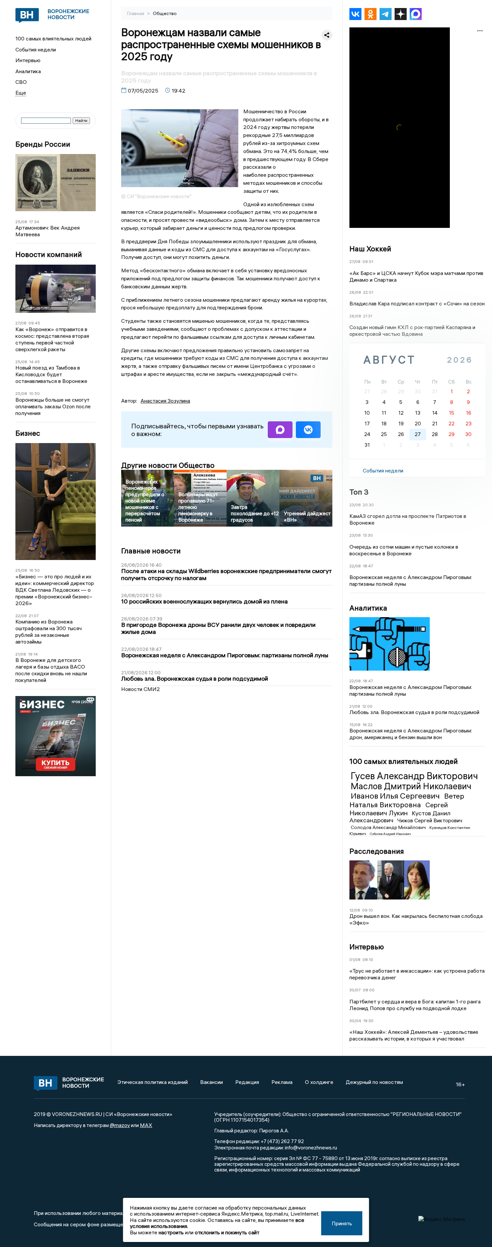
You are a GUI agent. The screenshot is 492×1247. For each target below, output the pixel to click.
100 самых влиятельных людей (53, 38)
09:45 (34, 322)
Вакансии (211, 1082)
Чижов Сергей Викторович (429, 820)
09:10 (367, 910)
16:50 (34, 570)
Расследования (376, 851)
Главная (136, 13)
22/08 (21, 615)
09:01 (367, 261)
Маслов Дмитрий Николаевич (411, 786)
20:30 (368, 504)
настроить (171, 1232)
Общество (165, 13)
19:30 (368, 1020)
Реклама (282, 1082)
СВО (21, 82)
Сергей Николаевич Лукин (398, 809)
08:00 (369, 989)
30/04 (355, 1020)
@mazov (120, 1125)
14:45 (34, 361)
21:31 (367, 315)
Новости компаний (48, 254)
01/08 (354, 959)
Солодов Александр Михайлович (389, 827)
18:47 (368, 565)
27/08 (20, 322)
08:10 (367, 959)
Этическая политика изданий (152, 1082)
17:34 (34, 221)
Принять (342, 1223)
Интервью (27, 60)
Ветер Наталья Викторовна (406, 800)
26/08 (355, 292)
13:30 (368, 535)
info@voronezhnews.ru (311, 1147)
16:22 (367, 724)
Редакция (247, 1082)
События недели (35, 49)
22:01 (368, 292)
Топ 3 (358, 492)
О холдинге (319, 1082)
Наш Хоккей (370, 248)
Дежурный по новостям (374, 1082)
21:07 (34, 615)
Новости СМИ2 (140, 689)
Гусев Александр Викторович (414, 776)
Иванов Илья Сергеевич (396, 796)
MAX (146, 1125)
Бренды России (42, 144)
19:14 (33, 654)
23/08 (355, 504)
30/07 (355, 989)
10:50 (34, 393)
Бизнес (27, 433)
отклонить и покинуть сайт (227, 1232)
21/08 (20, 654)
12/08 (354, 910)
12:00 (367, 706)
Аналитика (28, 71)
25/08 (21, 221)
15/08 (354, 724)
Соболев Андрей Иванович (390, 834)
